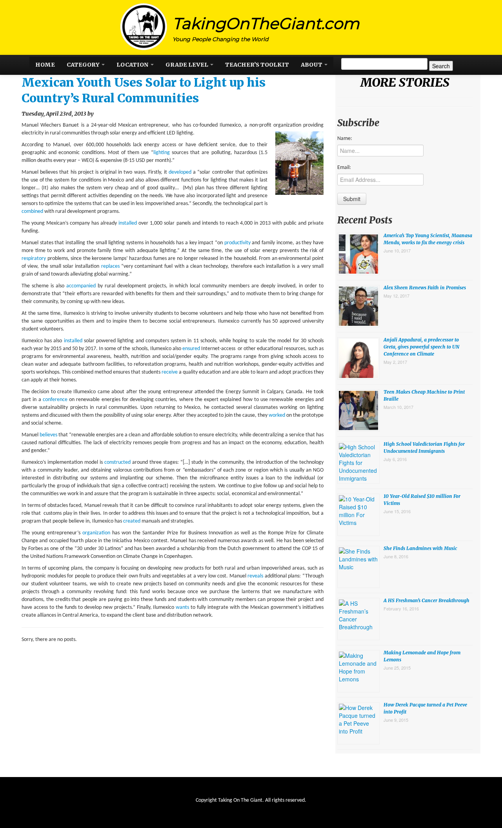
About (312, 64)
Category (84, 64)
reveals (256, 576)
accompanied (82, 286)
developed (181, 172)
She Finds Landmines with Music (420, 548)
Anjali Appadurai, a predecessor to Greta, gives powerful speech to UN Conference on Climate (421, 347)
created (132, 521)
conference (56, 400)
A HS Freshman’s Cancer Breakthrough (426, 600)
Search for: (355, 52)
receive (170, 372)
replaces (111, 266)
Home (45, 64)
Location (133, 64)
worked (277, 415)
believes (49, 435)
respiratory (34, 258)
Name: (344, 139)
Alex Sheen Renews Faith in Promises (425, 288)
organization (97, 533)
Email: (344, 168)
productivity (238, 243)
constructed (118, 462)
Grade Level (187, 64)
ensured (191, 349)
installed (128, 223)
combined (33, 211)
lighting (162, 153)
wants (183, 607)
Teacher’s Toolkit (257, 64)
